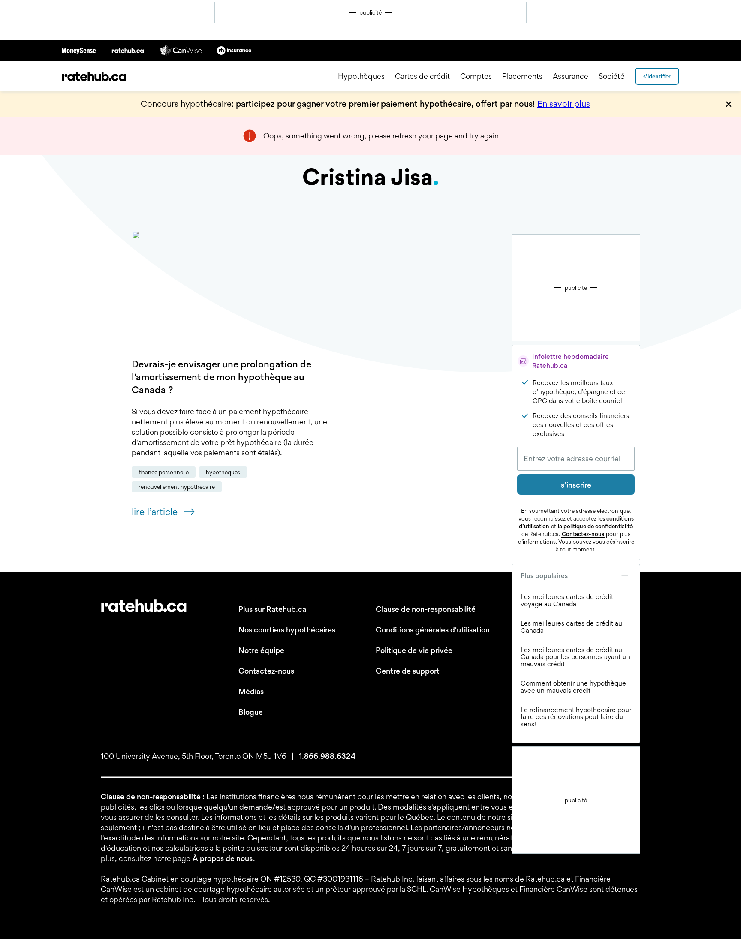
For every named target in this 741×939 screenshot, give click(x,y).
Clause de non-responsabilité (426, 609)
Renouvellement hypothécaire (177, 486)
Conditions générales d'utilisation (433, 629)
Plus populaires (544, 576)
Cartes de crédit (422, 76)
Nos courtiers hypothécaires (286, 629)
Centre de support (408, 670)
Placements (522, 76)
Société (611, 76)
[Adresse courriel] (576, 459)
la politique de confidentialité (595, 526)
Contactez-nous (583, 533)
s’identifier (657, 76)
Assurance (570, 76)
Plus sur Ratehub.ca (272, 609)
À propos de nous (223, 858)
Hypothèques (361, 76)
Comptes (476, 76)
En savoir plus (563, 104)
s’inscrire (576, 484)
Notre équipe (261, 650)
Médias (251, 691)
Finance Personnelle (164, 472)
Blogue (250, 711)
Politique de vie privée (414, 650)
